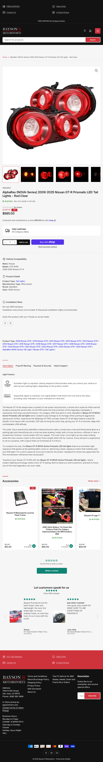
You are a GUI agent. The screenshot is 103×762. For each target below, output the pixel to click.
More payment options (47, 247)
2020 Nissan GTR (15, 346)
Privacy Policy (34, 685)
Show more (93, 481)
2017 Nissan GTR (60, 344)
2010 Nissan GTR (40, 341)
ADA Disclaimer (34, 689)
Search (93, 40)
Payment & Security (42, 366)
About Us (32, 692)
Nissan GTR (38, 349)
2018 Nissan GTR (76, 344)
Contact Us (11, 12)
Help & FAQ (61, 6)
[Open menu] (97, 31)
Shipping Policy (34, 682)
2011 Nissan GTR (56, 341)
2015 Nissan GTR (26, 344)
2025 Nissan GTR (84, 346)
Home (5, 57)
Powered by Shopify (63, 759)
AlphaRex (7, 188)
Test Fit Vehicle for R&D (63, 676)
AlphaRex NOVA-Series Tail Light (17, 349)
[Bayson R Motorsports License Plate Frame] (20, 499)
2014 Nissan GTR (10, 344)
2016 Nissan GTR (43, 344)
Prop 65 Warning (23, 366)
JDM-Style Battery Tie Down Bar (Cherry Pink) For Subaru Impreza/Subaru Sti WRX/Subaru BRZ (57, 530)
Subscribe (92, 696)
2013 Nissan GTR (90, 341)
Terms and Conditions (37, 676)
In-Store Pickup (62, 12)
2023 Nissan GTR (49, 346)
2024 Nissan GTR (66, 346)
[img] (51, 590)
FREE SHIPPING (13, 6)
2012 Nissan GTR (73, 341)
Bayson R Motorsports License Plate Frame (20, 514)
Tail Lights (20, 281)
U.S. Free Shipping (14, 657)
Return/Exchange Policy (38, 679)
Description (8, 366)
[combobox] (51, 39)
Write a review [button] (51, 570)
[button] (8, 207)
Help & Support (60, 366)
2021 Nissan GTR (32, 346)
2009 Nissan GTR (23, 341)
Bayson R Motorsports (47, 759)
